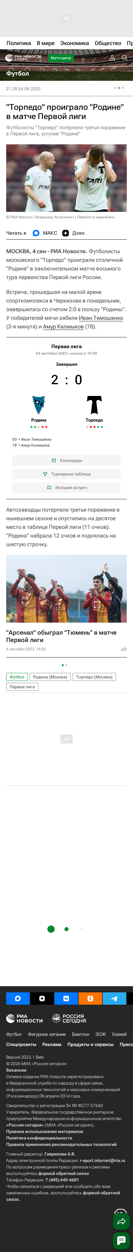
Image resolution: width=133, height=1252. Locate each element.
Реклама (51, 1044)
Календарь (71, 460)
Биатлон (80, 1034)
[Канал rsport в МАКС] (18, 998)
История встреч (71, 487)
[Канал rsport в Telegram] (114, 998)
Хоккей (119, 1034)
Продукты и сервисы (90, 1044)
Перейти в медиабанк (95, 217)
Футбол (17, 676)
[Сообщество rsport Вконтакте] (66, 998)
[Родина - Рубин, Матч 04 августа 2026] (31, 427)
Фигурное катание (47, 1034)
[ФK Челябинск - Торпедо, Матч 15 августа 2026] (98, 427)
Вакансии (16, 1070)
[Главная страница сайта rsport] (37, 58)
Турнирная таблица (71, 474)
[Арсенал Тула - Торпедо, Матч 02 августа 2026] (91, 427)
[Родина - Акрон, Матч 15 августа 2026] (39, 427)
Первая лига (66, 346)
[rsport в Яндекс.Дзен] (42, 998)
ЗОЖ (101, 1034)
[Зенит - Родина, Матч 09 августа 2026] (35, 427)
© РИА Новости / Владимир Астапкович (40, 217)
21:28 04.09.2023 (23, 88)
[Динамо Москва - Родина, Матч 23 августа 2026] (46, 427)
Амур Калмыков (63, 326)
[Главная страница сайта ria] (7, 58)
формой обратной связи (63, 1173)
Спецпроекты (21, 1044)
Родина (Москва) (50, 676)
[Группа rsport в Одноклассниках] (90, 998)
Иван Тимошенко (101, 318)
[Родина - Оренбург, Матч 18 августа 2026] (42, 427)
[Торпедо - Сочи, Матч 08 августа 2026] (94, 427)
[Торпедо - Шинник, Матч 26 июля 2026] (87, 427)
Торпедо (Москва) (94, 676)
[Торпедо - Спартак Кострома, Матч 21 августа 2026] (102, 427)
